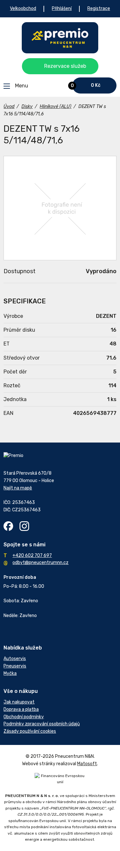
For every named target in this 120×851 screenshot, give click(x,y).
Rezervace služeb (65, 66)
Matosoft (87, 763)
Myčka (10, 673)
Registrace (98, 8)
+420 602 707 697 (32, 555)
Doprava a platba (21, 709)
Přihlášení (62, 8)
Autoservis (15, 658)
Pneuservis (15, 666)
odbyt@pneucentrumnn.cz (40, 562)
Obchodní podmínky (24, 717)
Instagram (24, 526)
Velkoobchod (23, 8)
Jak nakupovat (19, 702)
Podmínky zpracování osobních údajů (42, 724)
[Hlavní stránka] (60, 37)
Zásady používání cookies (30, 731)
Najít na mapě (18, 488)
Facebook (8, 526)
